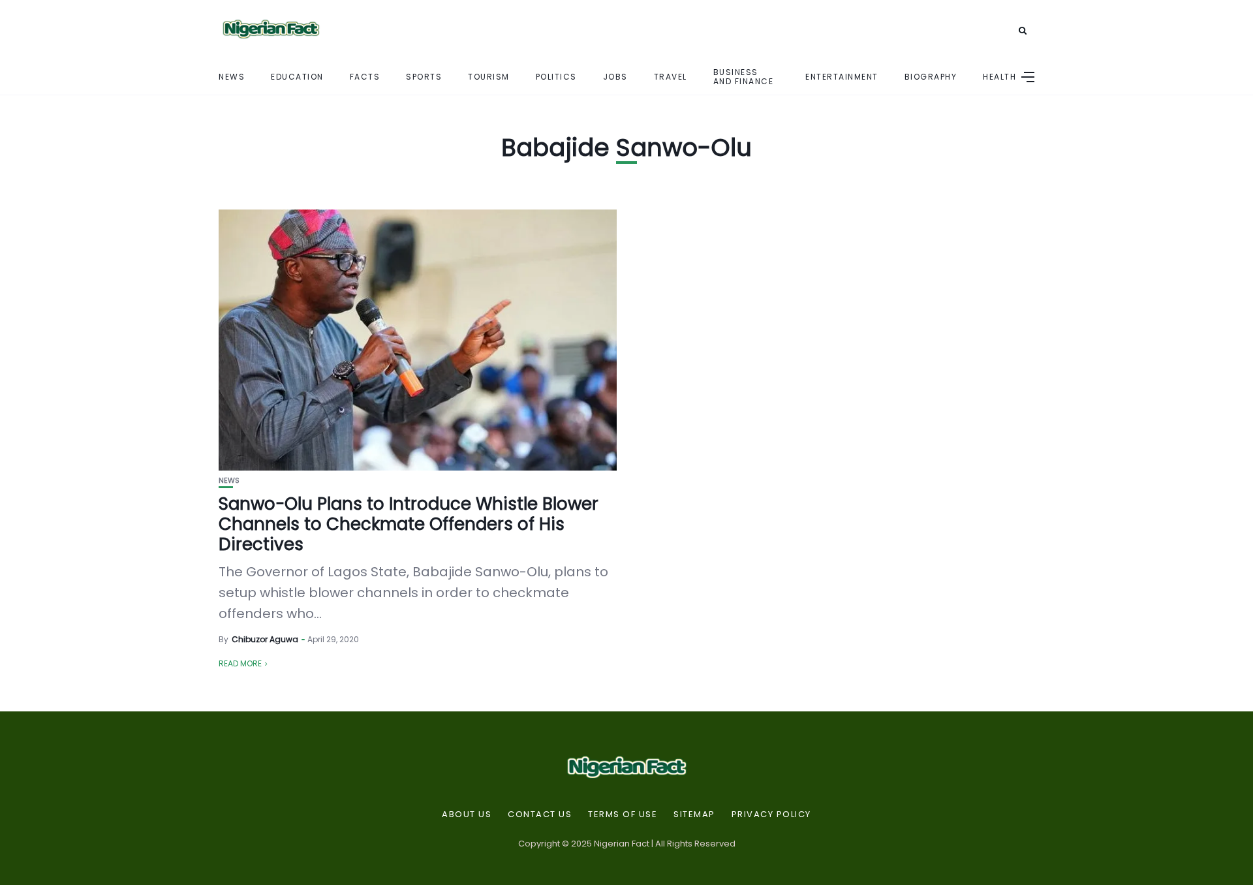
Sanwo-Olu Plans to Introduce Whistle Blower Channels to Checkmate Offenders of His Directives (408, 524)
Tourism (489, 76)
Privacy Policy (771, 814)
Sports (424, 76)
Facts (365, 76)
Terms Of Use (622, 814)
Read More (240, 663)
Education (297, 76)
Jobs (615, 76)
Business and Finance (743, 76)
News (232, 76)
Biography (931, 76)
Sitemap (694, 814)
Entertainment (841, 76)
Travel (670, 76)
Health (999, 76)
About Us (466, 814)
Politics (556, 76)
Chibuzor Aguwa (265, 639)
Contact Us (540, 814)
